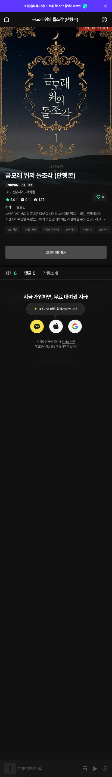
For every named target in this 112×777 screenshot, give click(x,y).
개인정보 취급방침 (45, 346)
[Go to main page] (6, 19)
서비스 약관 (68, 342)
